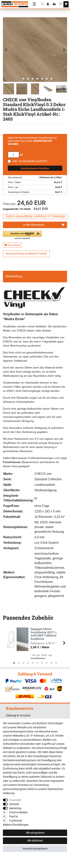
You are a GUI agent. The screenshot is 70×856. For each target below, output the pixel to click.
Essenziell (15, 800)
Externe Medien (18, 812)
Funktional (15, 820)
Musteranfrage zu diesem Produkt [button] (26, 253)
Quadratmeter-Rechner (35, 168)
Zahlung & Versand (18, 715)
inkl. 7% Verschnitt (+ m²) (30, 161)
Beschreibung (14, 276)
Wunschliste (13, 245)
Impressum (57, 780)
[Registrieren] (55, 4)
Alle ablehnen (35, 840)
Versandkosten (38, 658)
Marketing (15, 808)
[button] (22, 235)
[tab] (35, 276)
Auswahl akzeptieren (35, 848)
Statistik (14, 804)
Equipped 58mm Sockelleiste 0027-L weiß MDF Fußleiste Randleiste (44, 634)
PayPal (13, 816)
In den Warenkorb (33, 224)
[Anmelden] (48, 4)
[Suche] (42, 4)
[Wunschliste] (60, 4)
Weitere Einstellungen (16, 824)
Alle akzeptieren (35, 832)
